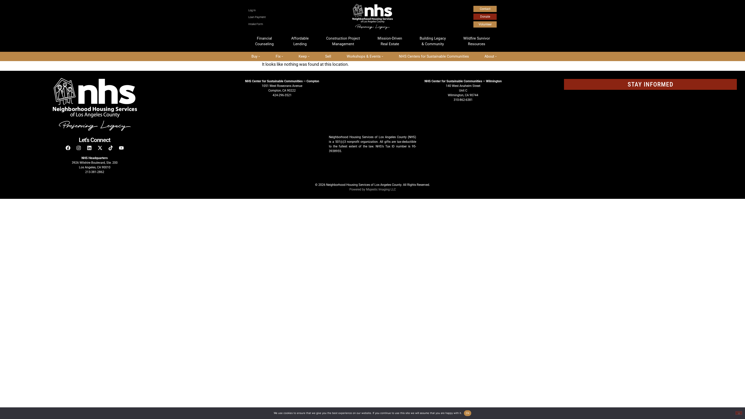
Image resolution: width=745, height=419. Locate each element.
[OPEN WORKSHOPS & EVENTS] (382, 56)
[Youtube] (121, 148)
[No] (738, 413)
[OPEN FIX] (282, 56)
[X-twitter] (100, 148)
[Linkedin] (89, 148)
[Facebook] (68, 148)
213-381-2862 (94, 172)
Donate (485, 16)
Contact (485, 9)
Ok (467, 413)
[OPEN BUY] (259, 56)
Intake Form (255, 24)
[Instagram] (78, 148)
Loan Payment (257, 17)
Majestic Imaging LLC (381, 189)
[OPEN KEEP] (308, 56)
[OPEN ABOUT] (496, 56)
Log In (252, 10)
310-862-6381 (463, 100)
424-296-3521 (282, 95)
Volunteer (485, 24)
